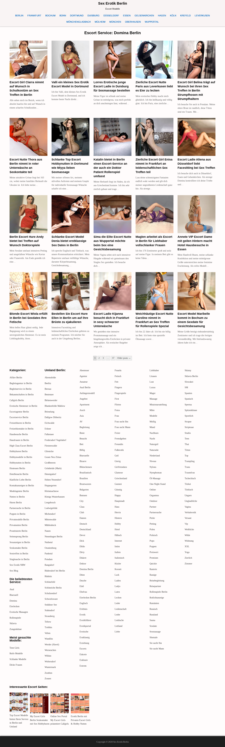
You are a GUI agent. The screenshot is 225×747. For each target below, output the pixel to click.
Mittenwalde (50, 519)
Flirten (118, 404)
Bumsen (83, 495)
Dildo (82, 546)
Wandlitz (49, 639)
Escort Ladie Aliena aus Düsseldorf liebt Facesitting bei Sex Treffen (196, 163)
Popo (152, 541)
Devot (82, 535)
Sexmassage (155, 631)
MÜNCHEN (115, 21)
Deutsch (83, 524)
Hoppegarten (50, 485)
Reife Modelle (16, 653)
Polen (152, 529)
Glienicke (49, 451)
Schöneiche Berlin (53, 588)
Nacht (152, 438)
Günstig (118, 489)
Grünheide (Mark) (53, 468)
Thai (187, 444)
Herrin (118, 512)
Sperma (188, 404)
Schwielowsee (51, 599)
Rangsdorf (49, 565)
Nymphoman (156, 472)
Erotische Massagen (19, 612)
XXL (187, 546)
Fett (116, 382)
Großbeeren (50, 463)
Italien (118, 552)
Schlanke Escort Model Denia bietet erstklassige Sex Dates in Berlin (69, 241)
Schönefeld (50, 582)
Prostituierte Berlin (18, 531)
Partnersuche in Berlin (20, 508)
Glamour (119, 472)
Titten (187, 450)
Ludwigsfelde (51, 508)
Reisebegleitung (157, 580)
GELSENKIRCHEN (144, 15)
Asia (82, 416)
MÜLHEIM (100, 21)
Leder (117, 603)
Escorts (83, 648)
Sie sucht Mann (157, 648)
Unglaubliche (191, 501)
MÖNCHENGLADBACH (78, 21)
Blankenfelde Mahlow (55, 406)
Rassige (153, 575)
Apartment (84, 404)
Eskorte (83, 654)
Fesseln (118, 370)
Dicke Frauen (16, 665)
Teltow (48, 622)
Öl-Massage (155, 478)
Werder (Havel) (52, 644)
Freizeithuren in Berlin (20, 423)
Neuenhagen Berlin (53, 536)
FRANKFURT (34, 15)
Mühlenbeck (50, 525)
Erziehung (84, 643)
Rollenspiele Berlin (158, 592)
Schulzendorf (51, 593)
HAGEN (162, 15)
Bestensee (49, 394)
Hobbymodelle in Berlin (21, 457)
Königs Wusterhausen (55, 497)
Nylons (153, 467)
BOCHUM (50, 15)
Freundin (119, 444)
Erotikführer (85, 620)
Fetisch (118, 376)
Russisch (153, 609)
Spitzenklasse (191, 410)
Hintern (118, 518)
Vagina (188, 507)
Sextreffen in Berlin (19, 553)
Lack (117, 575)
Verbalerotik (190, 512)
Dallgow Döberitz (53, 417)
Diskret (83, 558)
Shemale (153, 637)
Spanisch (189, 399)
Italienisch (119, 558)
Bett (81, 444)
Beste (82, 433)
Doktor (83, 563)
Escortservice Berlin (19, 417)
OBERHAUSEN (133, 21)
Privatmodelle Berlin (19, 519)
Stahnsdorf (50, 610)
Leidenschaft (121, 609)
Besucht (83, 438)
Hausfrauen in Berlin (19, 440)
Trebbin (48, 627)
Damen (83, 518)
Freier (117, 433)
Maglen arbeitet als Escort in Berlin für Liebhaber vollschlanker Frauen (154, 241)
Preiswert (154, 552)
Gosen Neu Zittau (53, 457)
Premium (154, 558)
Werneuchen (50, 650)
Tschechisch (190, 478)
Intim (117, 546)
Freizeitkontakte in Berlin (21, 428)
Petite (152, 518)
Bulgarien (84, 489)
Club (82, 512)
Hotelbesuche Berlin (19, 474)
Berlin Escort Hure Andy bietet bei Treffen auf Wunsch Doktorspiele (27, 241)
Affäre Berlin (16, 377)
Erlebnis (83, 609)
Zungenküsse (16, 629)
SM (186, 387)
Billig (82, 450)
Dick (82, 541)
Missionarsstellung (158, 404)
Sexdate (153, 626)
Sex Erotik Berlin (112, 3)
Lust (152, 382)
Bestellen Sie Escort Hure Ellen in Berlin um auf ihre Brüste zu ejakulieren (70, 318)
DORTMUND (77, 15)
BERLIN (19, 15)
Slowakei (189, 382)
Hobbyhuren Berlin (19, 451)
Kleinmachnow (52, 491)
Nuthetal (49, 542)
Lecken (118, 597)
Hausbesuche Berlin (19, 434)
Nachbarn (154, 433)
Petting (153, 524)
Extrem (83, 666)
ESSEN (127, 15)
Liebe (117, 631)
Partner (153, 507)
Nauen (48, 531)
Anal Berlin (85, 387)
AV (81, 421)
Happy (118, 495)
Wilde (187, 535)
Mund (152, 427)
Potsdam (49, 559)
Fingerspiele (120, 393)
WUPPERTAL (152, 21)
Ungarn (188, 495)
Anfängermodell (87, 393)
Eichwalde (49, 423)
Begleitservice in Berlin (20, 389)
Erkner (48, 428)
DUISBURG (93, 15)
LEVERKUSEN (202, 15)
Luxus (152, 387)
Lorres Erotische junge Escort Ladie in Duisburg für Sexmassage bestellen (112, 86)
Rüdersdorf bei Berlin (55, 570)
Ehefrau (83, 592)
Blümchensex (86, 467)
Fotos (117, 410)
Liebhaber (154, 370)
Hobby (118, 524)
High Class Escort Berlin (21, 446)
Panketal (49, 553)
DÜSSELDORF (111, 15)
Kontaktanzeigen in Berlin (22, 485)
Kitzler (118, 563)
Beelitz (48, 383)
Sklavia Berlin (191, 376)
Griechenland (121, 478)
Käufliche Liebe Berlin (20, 480)
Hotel (117, 529)
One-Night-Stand (158, 484)
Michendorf (50, 514)
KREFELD (185, 15)
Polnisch (153, 535)
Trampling (190, 461)
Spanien (188, 393)
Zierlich (188, 558)
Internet (118, 541)
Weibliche (189, 529)
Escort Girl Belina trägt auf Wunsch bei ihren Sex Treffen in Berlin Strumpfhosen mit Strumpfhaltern (196, 91)
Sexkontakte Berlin (18, 548)
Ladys (117, 586)
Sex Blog (14, 570)
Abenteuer (84, 370)
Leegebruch (50, 502)
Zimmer (188, 563)
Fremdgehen (120, 438)
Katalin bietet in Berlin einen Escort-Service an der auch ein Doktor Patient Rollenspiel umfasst (110, 168)
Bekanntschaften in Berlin (22, 394)
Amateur (84, 382)
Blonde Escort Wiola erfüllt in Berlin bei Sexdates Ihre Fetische (28, 318)
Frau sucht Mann (122, 427)
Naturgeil (154, 444)
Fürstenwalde (51, 446)
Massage (153, 399)
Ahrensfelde (50, 377)
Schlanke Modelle (18, 659)
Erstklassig (85, 637)
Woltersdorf (50, 661)
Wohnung (189, 541)
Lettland (118, 626)
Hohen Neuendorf (53, 480)
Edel (82, 586)
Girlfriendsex (121, 467)
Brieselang (49, 411)
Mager (152, 393)
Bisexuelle (84, 455)
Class (82, 507)
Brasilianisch (85, 472)
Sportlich (189, 416)
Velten (47, 633)
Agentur (83, 376)
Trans (187, 467)
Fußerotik (119, 450)
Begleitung (85, 427)
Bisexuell (14, 595)
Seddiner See (51, 605)
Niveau (153, 461)
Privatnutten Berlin (18, 525)
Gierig (118, 461)
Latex (117, 592)
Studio (188, 433)
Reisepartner (155, 586)
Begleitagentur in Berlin (21, 383)
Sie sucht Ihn (156, 643)
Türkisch (189, 489)
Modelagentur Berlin (19, 491)
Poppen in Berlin (17, 514)
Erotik (82, 614)
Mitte (152, 410)
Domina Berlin (86, 569)
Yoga (187, 552)
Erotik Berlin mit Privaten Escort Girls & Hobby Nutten (80, 720)
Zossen (48, 678)
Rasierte (153, 569)
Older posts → (124, 358)
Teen (187, 438)
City (82, 501)
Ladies (118, 580)
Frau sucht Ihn (121, 421)
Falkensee (49, 434)
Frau (117, 416)
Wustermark (50, 667)
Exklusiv (84, 660)
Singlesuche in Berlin (19, 559)
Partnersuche (155, 512)
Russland (154, 614)
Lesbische (119, 620)
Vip (186, 524)
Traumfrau (190, 472)
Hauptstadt (120, 501)
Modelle (153, 416)
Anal (12, 589)
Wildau (48, 656)
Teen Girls (14, 648)
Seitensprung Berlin (19, 536)
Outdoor (153, 501)
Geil (117, 455)
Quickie (153, 563)
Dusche (83, 580)
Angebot (83, 399)
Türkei (188, 484)
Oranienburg (50, 548)
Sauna (152, 620)
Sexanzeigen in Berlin (20, 542)
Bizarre (83, 461)
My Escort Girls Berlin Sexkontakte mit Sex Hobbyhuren (39, 720)
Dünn (82, 575)
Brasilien (84, 478)
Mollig (153, 421)
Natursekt (154, 450)
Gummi (118, 484)
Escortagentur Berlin (19, 411)
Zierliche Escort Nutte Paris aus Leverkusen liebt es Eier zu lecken (154, 86)
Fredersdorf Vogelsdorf (55, 440)
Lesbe (117, 614)
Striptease (189, 427)
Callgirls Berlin (17, 400)
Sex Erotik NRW (17, 565)
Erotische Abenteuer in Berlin (23, 406)
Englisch (84, 603)
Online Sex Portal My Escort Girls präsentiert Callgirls (59, 720)
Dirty (82, 552)
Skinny (188, 370)
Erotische (84, 631)
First (117, 399)
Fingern (118, 387)
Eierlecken (14, 606)
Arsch (82, 410)
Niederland (155, 455)
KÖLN (173, 15)
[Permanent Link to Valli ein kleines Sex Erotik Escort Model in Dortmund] (70, 60)
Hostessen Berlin (17, 468)
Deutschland (85, 529)
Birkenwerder (51, 400)
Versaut (188, 518)
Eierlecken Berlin (88, 597)
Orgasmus (154, 495)
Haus (117, 507)
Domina (13, 601)
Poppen (153, 546)
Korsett (118, 569)
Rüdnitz (48, 576)
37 (113, 358)
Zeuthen (48, 673)
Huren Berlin (16, 502)
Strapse (188, 421)
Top (186, 455)
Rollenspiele (15, 618)
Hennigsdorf (50, 474)
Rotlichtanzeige (157, 597)
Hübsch (118, 535)
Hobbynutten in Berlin (20, 463)
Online (153, 489)
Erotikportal (85, 626)
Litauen (153, 376)
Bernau (48, 389)
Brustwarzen (85, 484)
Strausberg (50, 616)
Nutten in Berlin (17, 497)
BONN (62, 15)
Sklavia (13, 623)
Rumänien (154, 603)
